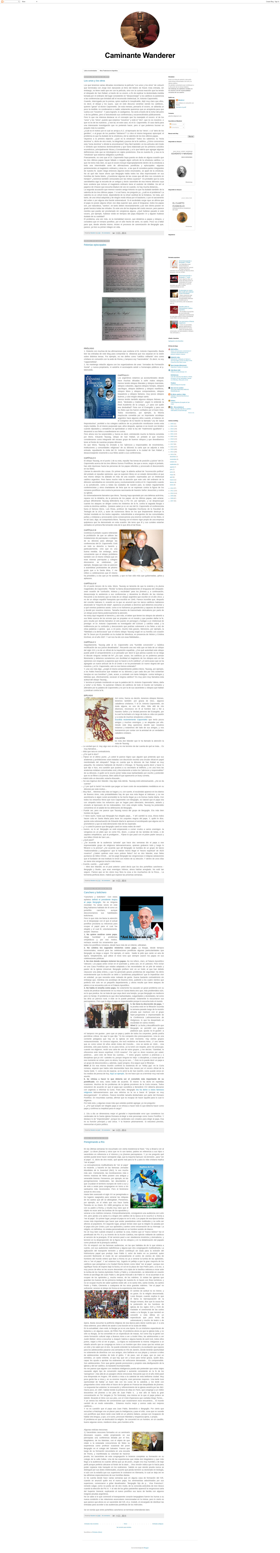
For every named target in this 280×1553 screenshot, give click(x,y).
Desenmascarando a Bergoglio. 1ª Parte (185, 261)
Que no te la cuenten (177, 388)
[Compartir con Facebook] (123, 233)
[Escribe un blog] (119, 233)
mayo (172, 474)
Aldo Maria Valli (175, 370)
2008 (172, 498)
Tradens (173, 383)
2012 (172, 488)
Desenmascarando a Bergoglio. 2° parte (185, 276)
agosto (172, 467)
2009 (172, 496)
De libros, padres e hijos (178, 394)
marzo (172, 480)
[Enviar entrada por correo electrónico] (113, 233)
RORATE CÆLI (175, 357)
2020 (172, 436)
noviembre (173, 459)
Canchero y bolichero (95, 892)
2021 (172, 434)
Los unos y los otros (94, 80)
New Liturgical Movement (178, 365)
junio (171, 472)
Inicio (125, 1524)
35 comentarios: (106, 1515)
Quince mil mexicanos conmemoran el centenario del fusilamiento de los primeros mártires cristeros (181, 352)
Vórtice (173, 400)
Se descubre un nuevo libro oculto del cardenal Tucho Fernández (186, 292)
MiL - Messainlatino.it (177, 407)
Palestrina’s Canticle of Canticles (179, 367)
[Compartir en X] (121, 233)
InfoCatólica (174, 349)
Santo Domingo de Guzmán (178, 384)
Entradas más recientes (91, 1524)
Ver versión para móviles (124, 1527)
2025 (172, 423)
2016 (172, 447)
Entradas (174, 124)
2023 (172, 429)
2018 (172, 441)
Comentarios (175, 127)
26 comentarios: (106, 233)
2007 (172, 501)
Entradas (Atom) (97, 1532)
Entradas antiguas (157, 1524)
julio (171, 469)
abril (171, 477)
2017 (172, 444)
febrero (172, 482)
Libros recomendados (90, 70)
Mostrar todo (191, 412)
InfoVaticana (174, 375)
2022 (172, 431)
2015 (172, 449)
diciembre (173, 456)
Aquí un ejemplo (117, 1074)
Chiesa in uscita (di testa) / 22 (178, 372)
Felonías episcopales (95, 244)
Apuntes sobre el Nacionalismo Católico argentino (185, 308)
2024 (172, 426)
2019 (172, 439)
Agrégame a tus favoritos (175, 341)
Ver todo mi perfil (181, 107)
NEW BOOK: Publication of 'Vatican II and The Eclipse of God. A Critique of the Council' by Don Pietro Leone (181, 360)
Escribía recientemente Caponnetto (131, 720)
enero (172, 485)
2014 (172, 452)
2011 (172, 490)
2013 (172, 454)
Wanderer (181, 100)
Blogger (146, 1548)
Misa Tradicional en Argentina (109, 70)
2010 (172, 493)
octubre (172, 462)
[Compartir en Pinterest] (125, 233)
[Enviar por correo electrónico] (117, 233)
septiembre (173, 464)
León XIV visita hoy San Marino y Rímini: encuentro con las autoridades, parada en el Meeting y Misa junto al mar (181, 378)
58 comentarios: (106, 1130)
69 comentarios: (106, 880)
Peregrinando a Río (94, 1142)
